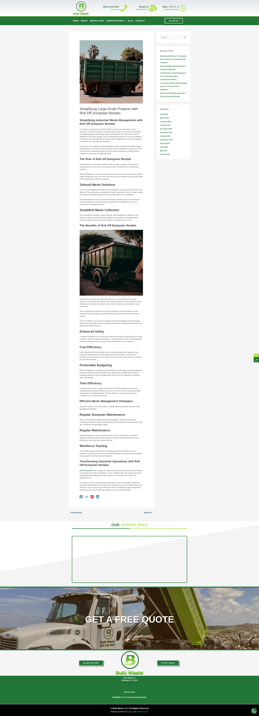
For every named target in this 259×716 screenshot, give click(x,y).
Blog (130, 21)
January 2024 (165, 125)
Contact (140, 21)
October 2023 (165, 136)
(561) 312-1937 (111, 6)
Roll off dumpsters (87, 470)
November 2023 (166, 132)
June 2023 (164, 147)
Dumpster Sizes (115, 21)
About (84, 21)
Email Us (144, 6)
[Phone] (256, 359)
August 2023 (165, 143)
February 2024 (165, 121)
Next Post (149, 513)
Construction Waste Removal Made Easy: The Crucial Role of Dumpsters (173, 86)
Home (76, 21)
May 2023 (163, 151)
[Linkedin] (97, 497)
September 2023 (166, 140)
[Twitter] (86, 497)
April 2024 (164, 114)
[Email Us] (153, 8)
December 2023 (166, 129)
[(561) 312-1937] (123, 8)
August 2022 (165, 154)
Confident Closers (142, 711)
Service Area (97, 21)
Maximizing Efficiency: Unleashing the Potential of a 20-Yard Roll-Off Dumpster (173, 59)
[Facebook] (81, 497)
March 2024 (164, 118)
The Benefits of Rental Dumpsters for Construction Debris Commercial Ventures (173, 76)
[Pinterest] (92, 497)
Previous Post (75, 513)
